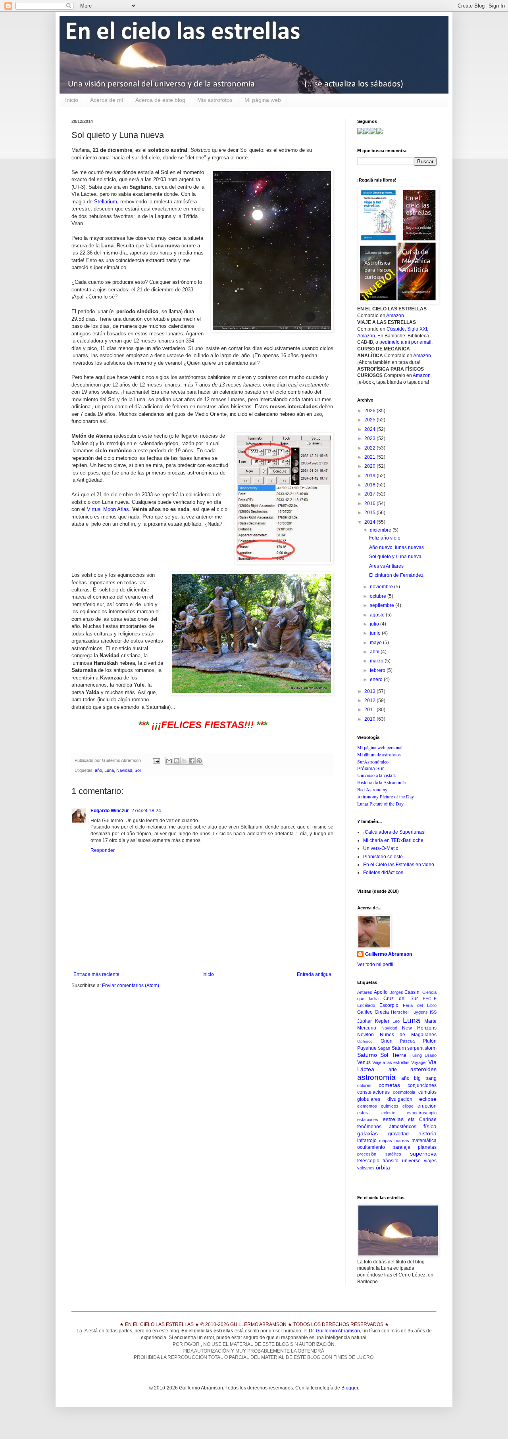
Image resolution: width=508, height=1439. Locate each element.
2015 (370, 512)
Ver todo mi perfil (375, 964)
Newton (365, 1034)
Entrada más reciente (96, 974)
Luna (109, 770)
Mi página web (262, 100)
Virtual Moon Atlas (108, 509)
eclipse (428, 1099)
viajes (430, 1160)
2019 (370, 475)
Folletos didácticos (383, 872)
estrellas (393, 1119)
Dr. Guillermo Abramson (334, 1331)
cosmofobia (404, 1092)
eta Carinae (422, 1119)
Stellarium (105, 202)
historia (427, 1133)
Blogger (349, 1388)
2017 (370, 494)
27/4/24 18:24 (146, 810)
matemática (424, 1140)
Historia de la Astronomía (381, 782)
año (98, 770)
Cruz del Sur (400, 998)
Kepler (382, 1021)
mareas (401, 1140)
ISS (433, 1012)
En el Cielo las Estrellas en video (398, 864)
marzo (377, 661)
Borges (396, 992)
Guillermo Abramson (388, 954)
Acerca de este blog (160, 100)
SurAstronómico (373, 761)
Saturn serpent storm (414, 1048)
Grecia (382, 1012)
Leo (396, 1021)
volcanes (366, 1167)
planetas (427, 1147)
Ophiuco (365, 1041)
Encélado (366, 1005)
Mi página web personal (379, 747)
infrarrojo (367, 1140)
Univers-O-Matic (380, 848)
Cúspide (396, 329)
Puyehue (367, 1048)
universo (411, 1160)
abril (375, 651)
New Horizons (419, 1028)
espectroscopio (422, 1112)
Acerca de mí (106, 100)
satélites (393, 1154)
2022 (370, 448)
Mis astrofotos (215, 100)
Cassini (412, 992)
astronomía (376, 1077)
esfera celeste (376, 1112)
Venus (364, 1062)
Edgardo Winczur (109, 810)
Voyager (419, 1062)
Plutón (430, 1041)
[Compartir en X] (184, 761)
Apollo (381, 992)
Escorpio (388, 1005)
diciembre (381, 530)
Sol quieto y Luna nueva (395, 556)
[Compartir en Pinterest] (199, 761)
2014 (370, 522)
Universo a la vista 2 (376, 775)
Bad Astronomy (372, 789)
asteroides (423, 1069)
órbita (383, 1167)
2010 (370, 719)
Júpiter (364, 1021)
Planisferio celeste (383, 856)
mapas (385, 1140)
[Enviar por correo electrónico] (169, 761)
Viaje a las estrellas (391, 1062)
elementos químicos (377, 1106)
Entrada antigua (314, 974)
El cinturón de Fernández (396, 575)
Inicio (71, 100)
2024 (370, 429)
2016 (370, 503)
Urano (431, 1055)
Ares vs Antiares (386, 566)
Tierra (399, 1055)
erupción (427, 1106)
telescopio (368, 1160)
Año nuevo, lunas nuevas (396, 547)
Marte (430, 1021)
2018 (370, 485)
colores (364, 1085)
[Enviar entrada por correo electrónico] (156, 760)
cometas (389, 1085)
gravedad (398, 1134)
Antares (364, 992)
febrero (378, 670)
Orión (387, 1041)
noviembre (382, 586)
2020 (370, 466)
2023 (370, 438)
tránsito (390, 1160)
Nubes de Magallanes (408, 1034)
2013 (370, 691)
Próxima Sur (370, 768)
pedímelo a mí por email (405, 342)
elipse (408, 1106)
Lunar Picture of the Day (380, 803)
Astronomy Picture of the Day (385, 796)
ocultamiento (371, 1147)
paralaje (401, 1147)
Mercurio (366, 1028)
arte (393, 1069)
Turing (416, 1055)
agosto (378, 615)
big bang (425, 1078)
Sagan (384, 1048)
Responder (102, 850)
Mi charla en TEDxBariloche (393, 840)
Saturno (367, 1055)
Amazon (395, 315)
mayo (376, 642)
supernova (423, 1153)
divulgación (399, 1099)
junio (376, 633)
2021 (370, 457)
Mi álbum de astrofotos (379, 754)
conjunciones (422, 1085)
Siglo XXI (417, 329)
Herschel (399, 1012)
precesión (366, 1154)
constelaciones (373, 1092)
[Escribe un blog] (177, 761)
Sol (137, 770)
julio (375, 624)
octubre (378, 596)
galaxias (367, 1133)
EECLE (430, 998)
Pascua (407, 1041)
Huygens (419, 1012)
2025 (370, 420)
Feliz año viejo (384, 538)
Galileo (365, 1012)
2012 (370, 700)
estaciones (367, 1119)
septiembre (382, 605)
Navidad (124, 770)
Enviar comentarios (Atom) (130, 985)
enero (377, 679)
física (430, 1126)
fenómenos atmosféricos (386, 1126)
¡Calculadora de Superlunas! (394, 832)
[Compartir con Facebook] (192, 761)
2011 (370, 709)
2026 (370, 410)
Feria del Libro (420, 1005)
